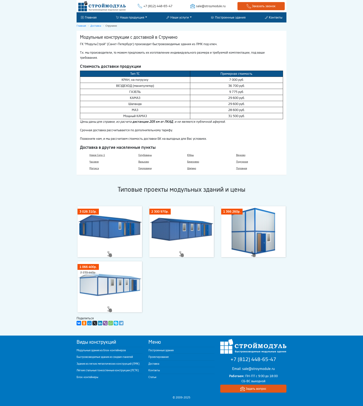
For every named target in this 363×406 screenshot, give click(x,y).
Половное (241, 168)
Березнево (193, 161)
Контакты (275, 17)
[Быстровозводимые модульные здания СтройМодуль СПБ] (102, 6)
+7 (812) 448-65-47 (157, 6)
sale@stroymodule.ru (211, 6)
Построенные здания (230, 17)
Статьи (152, 377)
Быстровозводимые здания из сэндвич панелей (105, 357)
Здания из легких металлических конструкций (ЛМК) (108, 363)
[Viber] (105, 323)
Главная (90, 17)
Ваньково (143, 161)
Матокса (94, 168)
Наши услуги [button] (179, 17)
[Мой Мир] (89, 323)
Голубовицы (145, 155)
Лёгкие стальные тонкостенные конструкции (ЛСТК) (108, 370)
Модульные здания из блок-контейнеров (101, 350)
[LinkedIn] (100, 323)
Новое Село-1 (97, 155)
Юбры (190, 155)
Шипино (191, 168)
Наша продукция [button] (131, 17)
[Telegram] (121, 323)
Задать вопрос (255, 389)
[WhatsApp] (110, 323)
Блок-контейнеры (87, 377)
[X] (94, 323)
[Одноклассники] (84, 323)
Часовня (94, 161)
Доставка (153, 363)
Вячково (240, 155)
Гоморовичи (145, 168)
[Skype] (116, 323)
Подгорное (242, 161)
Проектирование (158, 357)
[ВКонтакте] (79, 323)
